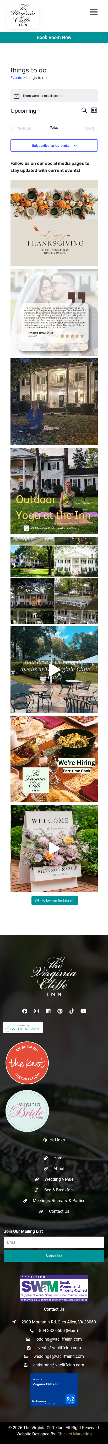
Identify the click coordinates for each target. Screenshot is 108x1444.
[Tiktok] (72, 1011)
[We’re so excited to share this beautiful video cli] (54, 848)
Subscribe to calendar (51, 145)
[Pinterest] (60, 1011)
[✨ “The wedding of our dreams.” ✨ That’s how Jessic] (54, 312)
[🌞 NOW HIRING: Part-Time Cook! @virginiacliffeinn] (54, 759)
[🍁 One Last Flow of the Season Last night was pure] (54, 401)
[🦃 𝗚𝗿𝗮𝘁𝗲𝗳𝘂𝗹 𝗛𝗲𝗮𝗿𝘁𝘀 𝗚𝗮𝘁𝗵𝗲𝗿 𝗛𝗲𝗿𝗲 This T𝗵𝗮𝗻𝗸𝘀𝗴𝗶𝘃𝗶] (54, 223)
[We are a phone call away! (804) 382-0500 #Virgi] (54, 669)
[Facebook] (24, 1011)
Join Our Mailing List (23, 1231)
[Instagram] (36, 1011)
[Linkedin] (48, 1011)
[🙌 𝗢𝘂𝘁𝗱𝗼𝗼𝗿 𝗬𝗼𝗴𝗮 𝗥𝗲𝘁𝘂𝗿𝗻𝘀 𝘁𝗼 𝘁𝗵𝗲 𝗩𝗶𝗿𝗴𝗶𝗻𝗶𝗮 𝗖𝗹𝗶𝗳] (54, 491)
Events (16, 77)
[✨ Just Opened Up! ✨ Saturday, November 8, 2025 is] (54, 580)
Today (54, 127)
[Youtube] (83, 1011)
